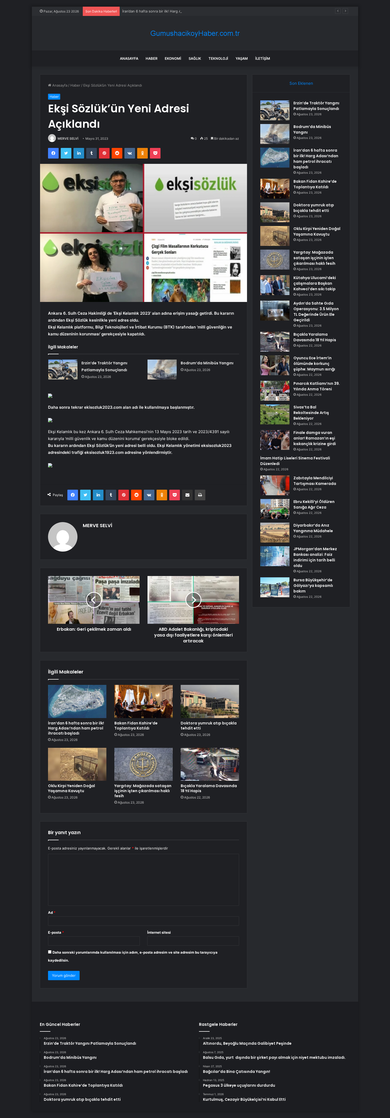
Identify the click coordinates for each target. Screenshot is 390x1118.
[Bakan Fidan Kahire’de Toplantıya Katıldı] (143, 701)
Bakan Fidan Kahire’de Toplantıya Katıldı (136, 725)
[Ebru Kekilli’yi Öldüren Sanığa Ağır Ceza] (274, 509)
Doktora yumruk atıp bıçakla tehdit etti (209, 725)
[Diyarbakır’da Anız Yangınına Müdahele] (274, 533)
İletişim (262, 58)
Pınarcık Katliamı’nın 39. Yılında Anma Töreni (316, 386)
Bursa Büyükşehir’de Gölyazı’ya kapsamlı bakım (313, 585)
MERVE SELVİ (68, 138)
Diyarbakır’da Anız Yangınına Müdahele (313, 528)
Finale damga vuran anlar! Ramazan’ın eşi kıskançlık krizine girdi (314, 438)
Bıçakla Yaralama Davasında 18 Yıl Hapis (209, 788)
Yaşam (242, 58)
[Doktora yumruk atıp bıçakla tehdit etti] (210, 701)
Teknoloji (218, 58)
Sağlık (195, 58)
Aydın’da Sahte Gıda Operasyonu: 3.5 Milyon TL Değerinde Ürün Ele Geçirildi (316, 312)
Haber (151, 58)
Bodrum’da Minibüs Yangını (207, 363)
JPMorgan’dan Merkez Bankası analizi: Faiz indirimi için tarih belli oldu (315, 557)
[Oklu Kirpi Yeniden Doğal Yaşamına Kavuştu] (77, 764)
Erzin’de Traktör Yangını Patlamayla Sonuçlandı (316, 105)
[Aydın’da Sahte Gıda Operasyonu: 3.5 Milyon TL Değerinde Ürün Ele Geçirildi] (274, 311)
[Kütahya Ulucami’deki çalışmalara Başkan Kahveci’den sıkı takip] (274, 285)
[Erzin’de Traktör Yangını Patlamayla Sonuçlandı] (62, 369)
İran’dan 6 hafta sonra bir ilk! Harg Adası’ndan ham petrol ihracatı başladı (181, 11)
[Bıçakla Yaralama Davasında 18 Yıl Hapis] (210, 764)
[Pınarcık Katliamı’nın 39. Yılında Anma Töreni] (274, 391)
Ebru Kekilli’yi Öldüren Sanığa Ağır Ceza (314, 504)
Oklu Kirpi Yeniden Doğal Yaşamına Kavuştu (71, 788)
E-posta (56, 932)
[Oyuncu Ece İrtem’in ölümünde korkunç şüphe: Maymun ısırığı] (274, 365)
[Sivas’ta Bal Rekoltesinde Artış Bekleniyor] (274, 414)
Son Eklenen (301, 83)
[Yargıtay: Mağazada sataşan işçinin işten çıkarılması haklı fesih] (143, 764)
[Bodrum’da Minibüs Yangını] (162, 369)
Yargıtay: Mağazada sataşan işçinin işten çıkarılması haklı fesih (142, 791)
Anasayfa (129, 58)
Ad (51, 912)
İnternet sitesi (159, 932)
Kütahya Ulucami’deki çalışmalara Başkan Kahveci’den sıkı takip (314, 283)
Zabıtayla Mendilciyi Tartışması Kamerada (314, 480)
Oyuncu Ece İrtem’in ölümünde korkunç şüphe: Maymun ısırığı (314, 363)
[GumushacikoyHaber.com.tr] (195, 33)
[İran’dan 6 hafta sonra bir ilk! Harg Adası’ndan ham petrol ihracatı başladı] (77, 701)
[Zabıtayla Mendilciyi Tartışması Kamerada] (274, 485)
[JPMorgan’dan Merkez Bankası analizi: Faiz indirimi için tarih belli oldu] (274, 556)
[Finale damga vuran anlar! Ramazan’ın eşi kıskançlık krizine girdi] (274, 440)
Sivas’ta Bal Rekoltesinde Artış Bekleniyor (311, 412)
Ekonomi (173, 58)
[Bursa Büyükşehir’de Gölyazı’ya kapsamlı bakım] (274, 587)
